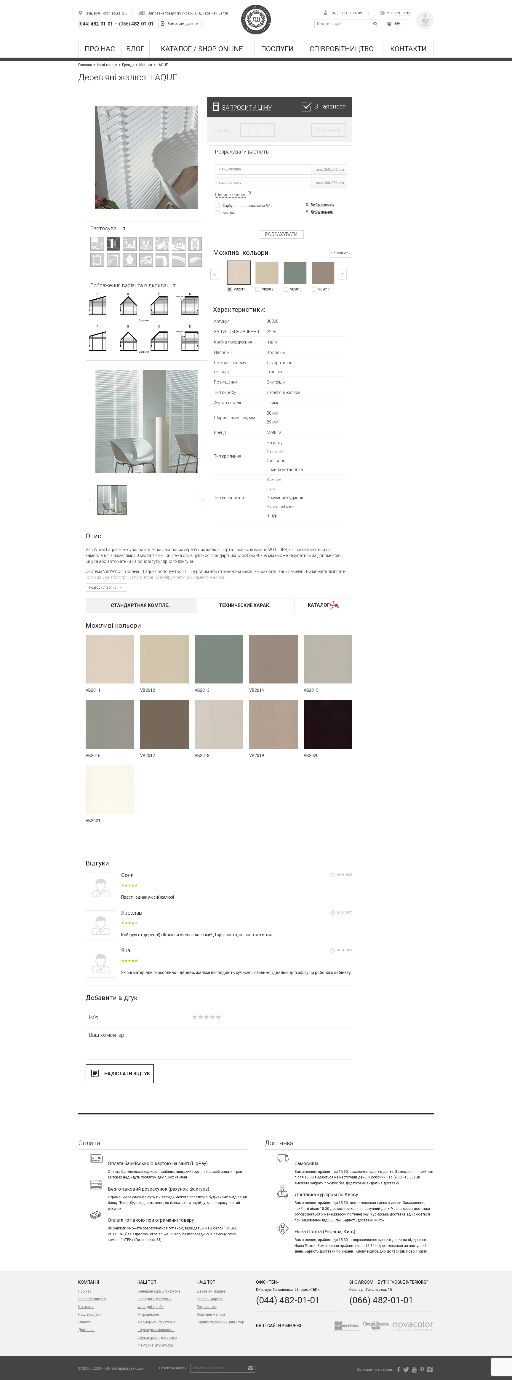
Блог (135, 49)
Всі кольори (341, 253)
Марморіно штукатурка (156, 1322)
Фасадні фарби (150, 1307)
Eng (407, 13)
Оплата (84, 1322)
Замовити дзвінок (182, 24)
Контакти (408, 49)
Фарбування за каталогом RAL (247, 205)
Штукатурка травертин (156, 1330)
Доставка (86, 1330)
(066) (136, 24)
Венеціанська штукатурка (158, 1291)
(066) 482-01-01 (381, 1300)
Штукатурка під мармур (157, 1338)
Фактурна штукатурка (155, 1345)
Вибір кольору (322, 205)
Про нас (100, 49)
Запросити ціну (247, 107)
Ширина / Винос (230, 194)
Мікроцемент (148, 1314)
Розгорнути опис (102, 587)
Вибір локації (322, 212)
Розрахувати (281, 234)
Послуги (277, 49)
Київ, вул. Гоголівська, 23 (106, 13)
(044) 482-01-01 (288, 1300)
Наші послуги (89, 1314)
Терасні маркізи (210, 1299)
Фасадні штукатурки (154, 1299)
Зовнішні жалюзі (211, 1314)
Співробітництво (342, 49)
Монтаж (229, 213)
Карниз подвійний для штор (220, 1322)
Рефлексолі (207, 1307)
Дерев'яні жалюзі (211, 1291)
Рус (398, 13)
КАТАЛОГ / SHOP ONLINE (202, 49)
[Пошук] (376, 24)
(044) (96, 24)
